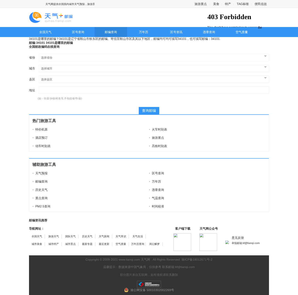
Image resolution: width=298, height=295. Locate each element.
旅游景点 (201, 4)
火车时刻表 (158, 129)
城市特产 (53, 244)
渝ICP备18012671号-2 (197, 259)
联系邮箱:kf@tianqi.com (178, 267)
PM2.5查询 (41, 206)
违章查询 (209, 32)
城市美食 (37, 244)
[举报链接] (149, 284)
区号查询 (78, 32)
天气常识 (121, 236)
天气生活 (137, 236)
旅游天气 (53, 236)
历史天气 (40, 190)
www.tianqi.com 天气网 (134, 259)
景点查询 (40, 198)
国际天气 (70, 236)
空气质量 (242, 32)
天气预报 (40, 173)
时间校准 (156, 206)
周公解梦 (154, 244)
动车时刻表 (42, 146)
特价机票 (40, 129)
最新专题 (87, 244)
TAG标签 (243, 4)
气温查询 (156, 198)
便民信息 (261, 4)
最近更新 (104, 244)
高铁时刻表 (158, 146)
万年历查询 (137, 244)
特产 (228, 4)
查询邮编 (149, 110)
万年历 (143, 32)
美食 (216, 4)
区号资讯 (176, 32)
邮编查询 (111, 32)
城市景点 (70, 244)
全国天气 (45, 32)
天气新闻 (104, 236)
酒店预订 (40, 137)
